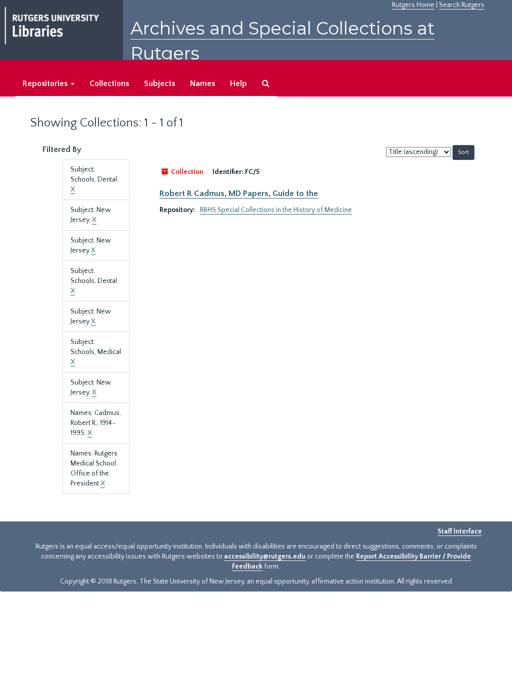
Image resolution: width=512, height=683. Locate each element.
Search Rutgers (461, 5)
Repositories (46, 83)
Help (238, 83)
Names (202, 83)
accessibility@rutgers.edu (265, 556)
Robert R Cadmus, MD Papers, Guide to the (239, 193)
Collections (109, 83)
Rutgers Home (413, 5)
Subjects (159, 83)
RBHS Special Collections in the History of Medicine (276, 210)
